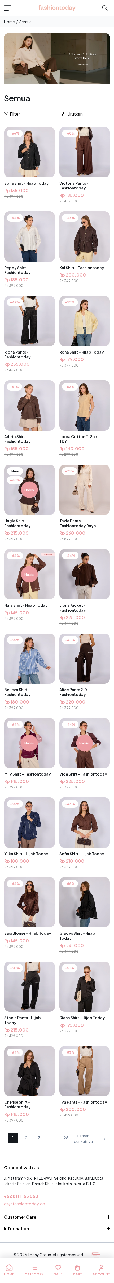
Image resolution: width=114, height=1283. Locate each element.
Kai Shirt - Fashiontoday (81, 267)
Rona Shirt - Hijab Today (81, 352)
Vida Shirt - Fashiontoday (83, 774)
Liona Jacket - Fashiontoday (72, 607)
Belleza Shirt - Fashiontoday (17, 692)
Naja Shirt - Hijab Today (26, 605)
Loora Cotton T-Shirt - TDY (80, 439)
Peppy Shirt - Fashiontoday (17, 270)
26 (66, 1137)
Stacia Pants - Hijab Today (22, 1020)
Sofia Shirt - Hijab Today (81, 853)
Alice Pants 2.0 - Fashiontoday (74, 692)
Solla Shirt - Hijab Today (26, 183)
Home (9, 21)
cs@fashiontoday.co (24, 1203)
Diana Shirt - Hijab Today (82, 1017)
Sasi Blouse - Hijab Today (27, 933)
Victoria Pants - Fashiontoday (74, 185)
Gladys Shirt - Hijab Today (77, 935)
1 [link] (13, 1137)
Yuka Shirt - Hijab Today (26, 853)
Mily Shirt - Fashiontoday (27, 774)
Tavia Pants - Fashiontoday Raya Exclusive (77, 523)
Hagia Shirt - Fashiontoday (17, 523)
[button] (7, 8)
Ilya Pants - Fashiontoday (83, 1102)
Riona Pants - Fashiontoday (17, 354)
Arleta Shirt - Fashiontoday (17, 439)
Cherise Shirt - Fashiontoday (17, 1104)
